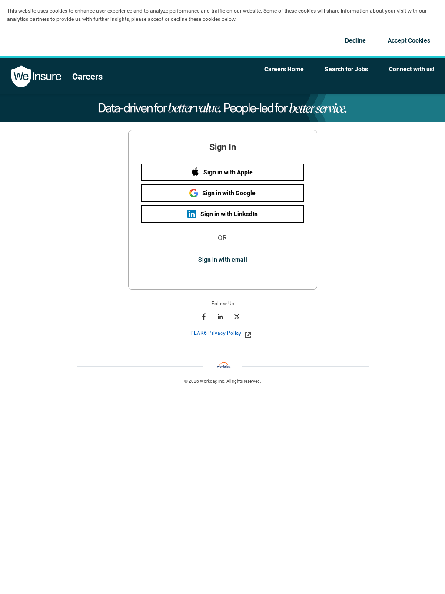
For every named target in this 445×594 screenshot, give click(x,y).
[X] (237, 316)
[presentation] (222, 333)
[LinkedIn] (220, 316)
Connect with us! (412, 69)
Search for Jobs (346, 69)
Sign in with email (222, 259)
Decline (355, 40)
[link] (246, 333)
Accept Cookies (409, 40)
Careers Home (284, 69)
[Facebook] (204, 316)
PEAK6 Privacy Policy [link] (215, 333)
